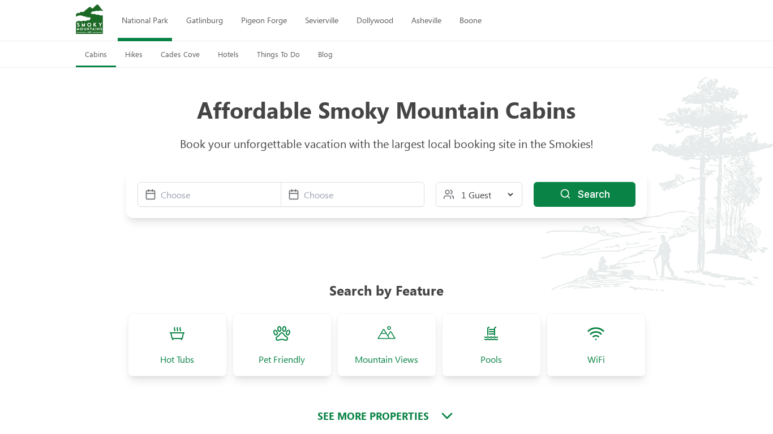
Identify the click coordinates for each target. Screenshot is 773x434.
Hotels (228, 54)
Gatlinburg (204, 20)
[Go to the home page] (89, 20)
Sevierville (321, 20)
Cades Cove (180, 54)
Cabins (96, 54)
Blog (325, 54)
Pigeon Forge (264, 20)
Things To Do (278, 54)
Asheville (426, 20)
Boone (470, 20)
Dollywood (375, 20)
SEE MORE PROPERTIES (373, 416)
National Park (145, 20)
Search (594, 194)
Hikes (134, 54)
